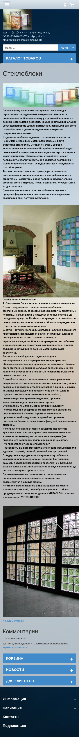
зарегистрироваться (15, 647)
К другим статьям (13, 620)
